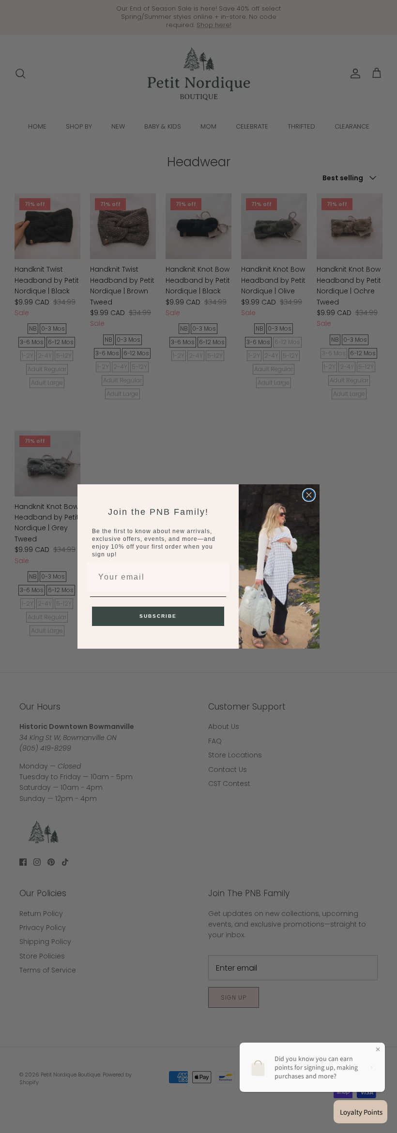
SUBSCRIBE (158, 616)
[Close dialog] (309, 495)
